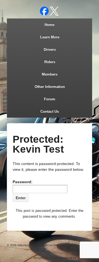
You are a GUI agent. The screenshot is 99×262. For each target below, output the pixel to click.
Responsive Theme (47, 258)
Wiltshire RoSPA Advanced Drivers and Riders (47, 245)
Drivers (50, 49)
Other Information (50, 87)
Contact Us (49, 111)
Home (49, 25)
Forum (49, 99)
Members (49, 74)
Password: (22, 182)
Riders (49, 62)
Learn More (49, 37)
